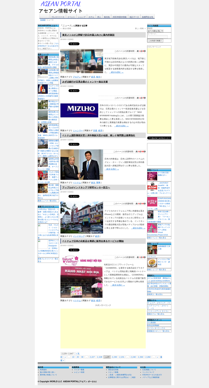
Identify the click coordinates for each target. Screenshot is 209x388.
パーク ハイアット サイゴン (158, 311)
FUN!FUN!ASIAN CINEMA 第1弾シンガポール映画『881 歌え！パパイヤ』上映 (159, 203)
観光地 (107, 17)
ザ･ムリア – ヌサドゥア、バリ (158, 303)
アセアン (77, 77)
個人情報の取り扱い (47, 372)
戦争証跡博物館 (153, 325)
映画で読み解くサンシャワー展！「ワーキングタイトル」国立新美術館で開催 (158, 217)
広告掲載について (149, 370)
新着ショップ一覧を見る (156, 270)
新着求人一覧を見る (155, 294)
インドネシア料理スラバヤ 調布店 (164, 261)
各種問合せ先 (147, 17)
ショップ (81, 17)
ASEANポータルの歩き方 (152, 375)
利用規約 (43, 370)
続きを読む (116, 72)
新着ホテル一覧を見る (155, 314)
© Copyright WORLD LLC (50, 381)
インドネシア (79, 236)
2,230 (114, 357)
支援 (95, 130)
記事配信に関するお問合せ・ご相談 (121, 377)
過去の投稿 (65, 28)
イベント (71, 17)
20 (78, 357)
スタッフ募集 (113, 372)
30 (82, 357)
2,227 (92, 357)
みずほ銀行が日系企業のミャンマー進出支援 (85, 81)
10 (73, 357)
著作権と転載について (48, 375)
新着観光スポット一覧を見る (158, 331)
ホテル (91, 17)
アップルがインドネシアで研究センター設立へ (86, 187)
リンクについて (148, 372)
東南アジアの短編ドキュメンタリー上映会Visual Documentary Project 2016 (158, 230)
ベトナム (77, 182)
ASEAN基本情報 (120, 17)
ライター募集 (79, 370)
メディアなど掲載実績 (150, 377)
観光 (98, 77)
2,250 (140, 357)
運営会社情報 (113, 370)
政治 (93, 182)
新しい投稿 (140, 28)
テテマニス (151, 257)
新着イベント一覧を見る (156, 238)
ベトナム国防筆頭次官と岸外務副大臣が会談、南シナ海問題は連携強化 (98, 135)
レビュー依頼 (79, 372)
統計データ (134, 17)
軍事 (98, 182)
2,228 (99, 357)
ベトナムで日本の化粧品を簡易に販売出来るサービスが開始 (93, 241)
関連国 (149, 28)
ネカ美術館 (151, 323)
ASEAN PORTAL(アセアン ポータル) (80, 381)
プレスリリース (57, 17)
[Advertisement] (103, 328)
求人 (99, 17)
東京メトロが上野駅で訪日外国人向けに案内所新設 (88, 34)
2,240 (133, 357)
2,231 (121, 357)
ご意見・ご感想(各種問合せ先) (120, 375)
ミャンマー (78, 130)
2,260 (148, 357)
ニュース (44, 17)
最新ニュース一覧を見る (47, 201)
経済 (93, 77)
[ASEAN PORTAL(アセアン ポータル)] (62, 7)
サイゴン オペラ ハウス (156, 328)
